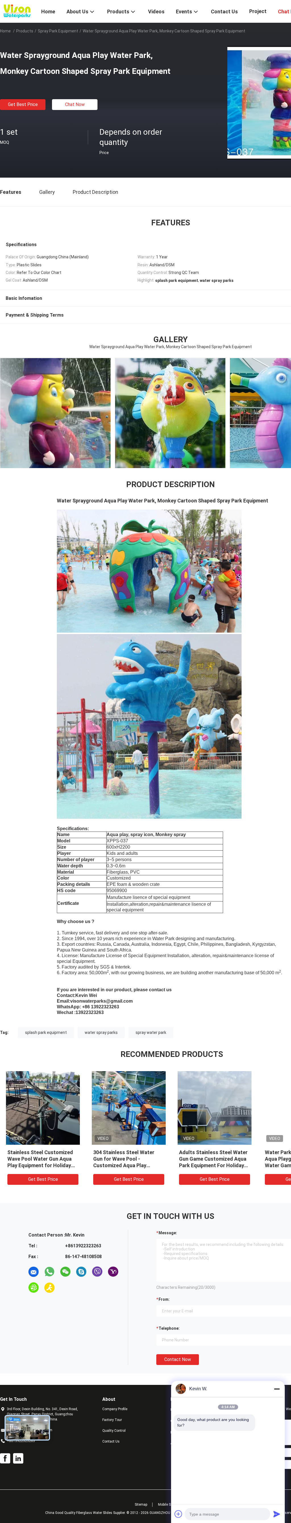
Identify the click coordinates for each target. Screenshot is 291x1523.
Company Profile (114, 1409)
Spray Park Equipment (58, 31)
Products (24, 31)
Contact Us (111, 1441)
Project (258, 11)
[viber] (97, 1272)
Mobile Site (166, 1505)
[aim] (49, 1288)
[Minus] (276, 1388)
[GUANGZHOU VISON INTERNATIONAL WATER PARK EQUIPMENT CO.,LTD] (17, 11)
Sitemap (141, 1505)
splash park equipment (46, 1032)
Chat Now (75, 104)
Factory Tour (112, 1420)
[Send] (276, 1514)
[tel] (65, 1288)
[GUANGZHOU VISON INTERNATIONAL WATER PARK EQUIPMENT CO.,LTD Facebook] (5, 1458)
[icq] (33, 1288)
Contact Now (177, 1359)
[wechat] (65, 1272)
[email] (33, 1272)
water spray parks (101, 1032)
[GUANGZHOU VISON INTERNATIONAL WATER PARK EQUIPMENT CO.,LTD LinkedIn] (18, 1458)
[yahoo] (113, 1272)
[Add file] (178, 1514)
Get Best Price (23, 104)
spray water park (151, 1032)
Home (5, 31)
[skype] (81, 1272)
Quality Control (114, 1431)
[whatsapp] (49, 1272)
